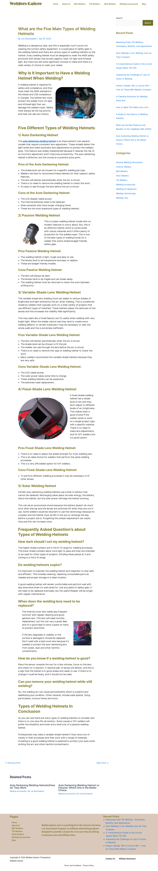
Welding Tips (122, 198)
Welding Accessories (129, 4)
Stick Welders (110, 4)
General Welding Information (129, 162)
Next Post (102, 763)
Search (119, 18)
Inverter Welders (123, 167)
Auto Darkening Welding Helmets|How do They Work (32, 786)
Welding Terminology (126, 193)
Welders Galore (26, 3)
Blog (144, 4)
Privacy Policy (88, 865)
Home (55, 4)
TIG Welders (94, 4)
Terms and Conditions (72, 865)
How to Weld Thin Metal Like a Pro (132, 107)
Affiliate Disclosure (127, 859)
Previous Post (12, 763)
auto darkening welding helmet (39, 141)
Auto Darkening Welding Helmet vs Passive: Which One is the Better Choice (78, 788)
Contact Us (110, 859)
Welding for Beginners (126, 189)
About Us (66, 4)
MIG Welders (79, 4)
